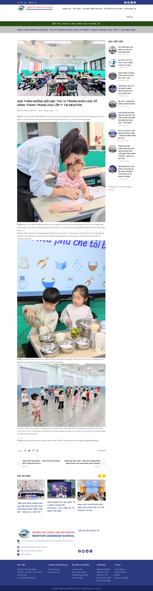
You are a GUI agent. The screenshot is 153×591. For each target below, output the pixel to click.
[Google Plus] (38, 450)
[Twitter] (29, 450)
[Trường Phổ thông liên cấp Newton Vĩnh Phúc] (35, 8)
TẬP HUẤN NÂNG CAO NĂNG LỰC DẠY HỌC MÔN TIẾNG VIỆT (125, 49)
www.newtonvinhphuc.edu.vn (32, 551)
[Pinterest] (33, 450)
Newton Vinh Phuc (30, 110)
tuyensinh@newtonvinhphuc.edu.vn (34, 547)
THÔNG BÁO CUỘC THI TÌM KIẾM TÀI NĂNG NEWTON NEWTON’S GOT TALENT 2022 (126, 89)
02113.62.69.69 (26, 554)
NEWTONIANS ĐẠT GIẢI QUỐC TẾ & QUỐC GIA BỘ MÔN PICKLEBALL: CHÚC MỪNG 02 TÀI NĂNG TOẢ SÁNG (126, 171)
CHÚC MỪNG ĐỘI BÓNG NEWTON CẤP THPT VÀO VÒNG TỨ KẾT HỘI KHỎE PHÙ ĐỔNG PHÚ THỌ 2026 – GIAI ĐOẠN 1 (126, 118)
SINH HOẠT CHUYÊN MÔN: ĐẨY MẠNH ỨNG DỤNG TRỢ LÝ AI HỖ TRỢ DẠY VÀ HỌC (33, 507)
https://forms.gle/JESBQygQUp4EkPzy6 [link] (84, 441)
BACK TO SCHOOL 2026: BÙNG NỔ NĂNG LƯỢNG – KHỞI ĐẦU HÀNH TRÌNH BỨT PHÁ (127, 134)
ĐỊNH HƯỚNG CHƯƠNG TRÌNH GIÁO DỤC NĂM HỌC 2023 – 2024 (126, 75)
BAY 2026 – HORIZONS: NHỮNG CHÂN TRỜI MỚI (126, 102)
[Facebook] (25, 450)
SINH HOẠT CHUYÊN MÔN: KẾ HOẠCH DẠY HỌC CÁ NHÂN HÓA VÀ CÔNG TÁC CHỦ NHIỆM (63, 507)
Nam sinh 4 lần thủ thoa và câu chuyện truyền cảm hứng (125, 62)
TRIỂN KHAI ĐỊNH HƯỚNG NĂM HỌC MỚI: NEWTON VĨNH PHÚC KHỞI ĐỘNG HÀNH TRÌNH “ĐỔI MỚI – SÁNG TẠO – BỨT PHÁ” (127, 152)
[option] (34, 496)
